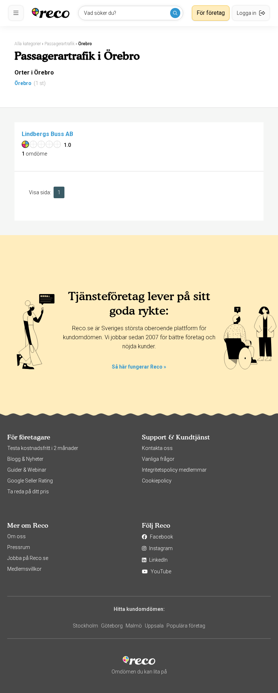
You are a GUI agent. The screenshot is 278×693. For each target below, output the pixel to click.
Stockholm (85, 626)
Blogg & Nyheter (25, 459)
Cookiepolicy (157, 481)
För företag (211, 12)
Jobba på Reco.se (27, 558)
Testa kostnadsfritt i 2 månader (42, 448)
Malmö (134, 626)
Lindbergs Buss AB (47, 134)
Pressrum (18, 547)
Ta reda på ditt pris (28, 491)
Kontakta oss (157, 448)
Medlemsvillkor (24, 569)
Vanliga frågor (158, 459)
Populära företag (186, 626)
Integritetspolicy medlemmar (174, 470)
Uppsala (154, 626)
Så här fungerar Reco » (139, 367)
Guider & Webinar (26, 470)
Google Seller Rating (30, 481)
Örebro (22, 83)
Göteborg (112, 626)
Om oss (16, 536)
